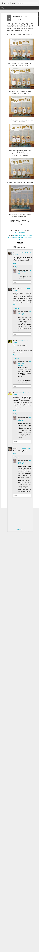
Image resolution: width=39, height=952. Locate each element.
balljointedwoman (20, 233)
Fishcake (15, 253)
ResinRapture (17, 289)
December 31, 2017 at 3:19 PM (24, 272)
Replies (17, 267)
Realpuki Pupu (22, 237)
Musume (15, 393)
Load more (20, 529)
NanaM (15, 341)
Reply (14, 263)
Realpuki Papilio (12, 237)
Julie (14, 448)
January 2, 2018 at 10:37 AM (24, 363)
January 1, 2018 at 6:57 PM (23, 448)
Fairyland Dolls (17, 235)
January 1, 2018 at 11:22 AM (24, 313)
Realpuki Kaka (27, 235)
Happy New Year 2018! (20, 18)
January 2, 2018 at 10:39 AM (24, 419)
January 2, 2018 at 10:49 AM (24, 462)
